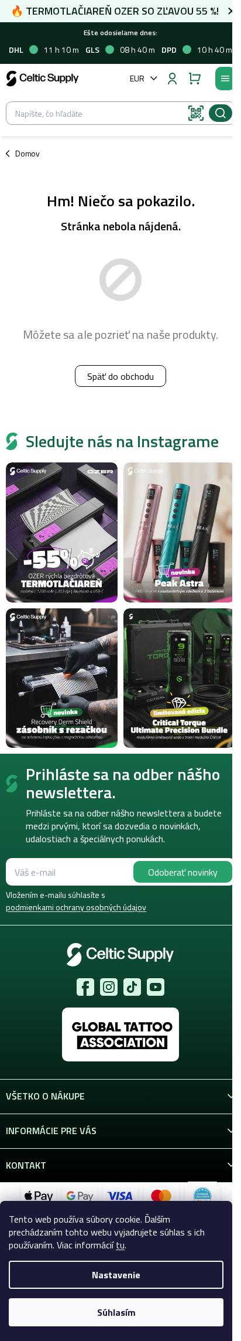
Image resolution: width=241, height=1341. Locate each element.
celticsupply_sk (109, 987)
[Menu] (225, 78)
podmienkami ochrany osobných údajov (76, 907)
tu (120, 1245)
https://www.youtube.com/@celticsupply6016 (155, 987)
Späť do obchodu (120, 376)
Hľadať (220, 113)
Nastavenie (116, 1275)
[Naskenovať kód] (196, 113)
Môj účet (172, 78)
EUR (137, 78)
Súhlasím (116, 1312)
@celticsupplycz (132, 987)
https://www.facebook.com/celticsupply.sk (85, 987)
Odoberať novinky (183, 872)
